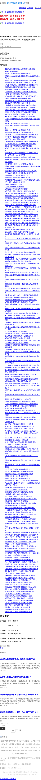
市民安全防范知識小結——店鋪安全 (17, 469)
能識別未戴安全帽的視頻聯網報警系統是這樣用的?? (23, 259)
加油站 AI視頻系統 (11, 71)
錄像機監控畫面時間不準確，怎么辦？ (18, 609)
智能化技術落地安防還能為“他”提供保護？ (20, 508)
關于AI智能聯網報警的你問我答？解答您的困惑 (21, 272)
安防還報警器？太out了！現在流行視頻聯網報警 (21, 481)
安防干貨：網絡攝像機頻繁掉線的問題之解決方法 (22, 218)
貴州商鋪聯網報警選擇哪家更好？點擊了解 (20, 87)
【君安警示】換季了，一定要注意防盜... (19, 496)
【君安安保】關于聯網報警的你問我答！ (19, 560)
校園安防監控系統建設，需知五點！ (17, 440)
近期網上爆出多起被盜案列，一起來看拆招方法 (21, 449)
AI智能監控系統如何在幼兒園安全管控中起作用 (21, 85)
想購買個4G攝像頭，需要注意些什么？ (18, 612)
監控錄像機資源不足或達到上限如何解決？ (20, 589)
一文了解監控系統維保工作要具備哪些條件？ (20, 521)
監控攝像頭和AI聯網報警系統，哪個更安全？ (21, 300)
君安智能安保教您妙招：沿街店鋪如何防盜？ (20, 519)
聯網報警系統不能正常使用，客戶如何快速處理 (21, 196)
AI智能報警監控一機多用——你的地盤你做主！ (21, 96)
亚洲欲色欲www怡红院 (8, 779)
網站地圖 (22, 8)
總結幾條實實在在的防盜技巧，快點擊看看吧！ (21, 514)
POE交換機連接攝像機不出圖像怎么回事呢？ (20, 510)
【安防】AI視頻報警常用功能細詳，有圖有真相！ (22, 202)
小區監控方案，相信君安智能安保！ (17, 175)
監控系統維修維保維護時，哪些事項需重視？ (20, 417)
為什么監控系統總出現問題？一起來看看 (19, 424)
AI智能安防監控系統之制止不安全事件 (18, 603)
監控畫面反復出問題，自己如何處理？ (18, 607)
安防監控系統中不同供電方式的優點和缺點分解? (22, 200)
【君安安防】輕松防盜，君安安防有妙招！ (20, 551)
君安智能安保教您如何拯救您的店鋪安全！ (20, 173)
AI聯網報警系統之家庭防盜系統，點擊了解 (20, 107)
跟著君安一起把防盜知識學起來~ (16, 490)
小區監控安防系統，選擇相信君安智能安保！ (20, 144)
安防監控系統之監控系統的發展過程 (17, 594)
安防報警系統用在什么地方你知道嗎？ (18, 338)
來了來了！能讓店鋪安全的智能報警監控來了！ (21, 137)
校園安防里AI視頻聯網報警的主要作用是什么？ (21, 153)
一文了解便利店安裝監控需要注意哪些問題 (20, 315)
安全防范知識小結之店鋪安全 (15, 155)
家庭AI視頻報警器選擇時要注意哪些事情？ (20, 410)
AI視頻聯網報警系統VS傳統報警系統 (18, 98)
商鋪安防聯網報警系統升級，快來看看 (18, 261)
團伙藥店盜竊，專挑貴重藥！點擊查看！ (19, 512)
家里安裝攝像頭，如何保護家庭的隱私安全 (20, 198)
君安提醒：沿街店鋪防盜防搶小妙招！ (18, 555)
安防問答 (30, 8)
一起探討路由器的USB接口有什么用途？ (19, 429)
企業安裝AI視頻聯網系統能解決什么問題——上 (21, 211)
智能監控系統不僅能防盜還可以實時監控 (19, 132)
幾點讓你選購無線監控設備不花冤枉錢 (18, 146)
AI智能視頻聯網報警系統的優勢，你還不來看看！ (22, 193)
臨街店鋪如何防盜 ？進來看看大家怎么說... (20, 232)
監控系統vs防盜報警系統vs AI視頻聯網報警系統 (21, 141)
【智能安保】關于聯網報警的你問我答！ (19, 297)
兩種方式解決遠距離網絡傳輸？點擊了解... (20, 230)
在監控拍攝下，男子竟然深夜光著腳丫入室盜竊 (21, 537)
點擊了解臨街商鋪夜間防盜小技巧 (16, 189)
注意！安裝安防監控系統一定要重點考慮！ (20, 336)
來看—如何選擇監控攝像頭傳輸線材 (17, 517)
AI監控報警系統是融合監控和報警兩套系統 (20, 401)
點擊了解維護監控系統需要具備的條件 (18, 381)
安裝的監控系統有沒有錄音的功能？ (17, 605)
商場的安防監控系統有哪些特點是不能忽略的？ (21, 80)
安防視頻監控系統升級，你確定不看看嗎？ (20, 334)
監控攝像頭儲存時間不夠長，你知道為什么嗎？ (21, 566)
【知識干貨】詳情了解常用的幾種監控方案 (20, 564)
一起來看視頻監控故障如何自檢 (16, 494)
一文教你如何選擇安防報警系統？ (16, 331)
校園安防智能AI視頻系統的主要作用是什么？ (21, 499)
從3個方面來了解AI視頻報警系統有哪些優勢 (20, 442)
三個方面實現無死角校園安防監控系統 (18, 582)
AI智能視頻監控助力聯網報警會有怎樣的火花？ (21, 539)
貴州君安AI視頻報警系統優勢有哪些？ (18, 178)
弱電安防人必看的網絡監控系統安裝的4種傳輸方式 (22, 533)
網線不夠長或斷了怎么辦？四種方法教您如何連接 (22, 180)
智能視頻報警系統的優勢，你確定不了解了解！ (21, 83)
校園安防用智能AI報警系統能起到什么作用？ (21, 171)
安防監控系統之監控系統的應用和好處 (18, 596)
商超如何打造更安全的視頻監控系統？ (18, 130)
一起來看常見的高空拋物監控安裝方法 (18, 487)
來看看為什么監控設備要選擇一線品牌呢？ (20, 598)
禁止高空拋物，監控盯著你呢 (15, 573)
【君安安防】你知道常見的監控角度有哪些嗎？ (21, 535)
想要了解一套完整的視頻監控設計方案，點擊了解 (22, 340)
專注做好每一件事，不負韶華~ (15, 505)
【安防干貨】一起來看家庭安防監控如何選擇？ (21, 252)
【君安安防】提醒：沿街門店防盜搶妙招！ (20, 164)
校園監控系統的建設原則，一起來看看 (18, 399)
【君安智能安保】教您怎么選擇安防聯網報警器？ (22, 295)
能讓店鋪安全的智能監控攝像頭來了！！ (19, 89)
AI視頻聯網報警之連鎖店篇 (14, 187)
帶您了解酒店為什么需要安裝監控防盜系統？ (20, 101)
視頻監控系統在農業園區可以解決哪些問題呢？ (21, 112)
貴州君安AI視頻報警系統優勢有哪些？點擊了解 (21, 367)
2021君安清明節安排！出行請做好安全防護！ (20, 431)
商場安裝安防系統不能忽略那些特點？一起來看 (21, 383)
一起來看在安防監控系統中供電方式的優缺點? (21, 92)
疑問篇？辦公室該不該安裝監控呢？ (17, 585)
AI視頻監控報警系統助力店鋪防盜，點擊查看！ (21, 404)
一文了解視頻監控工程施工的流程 (16, 343)
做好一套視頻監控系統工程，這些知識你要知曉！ (22, 223)
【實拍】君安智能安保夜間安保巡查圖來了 (20, 471)
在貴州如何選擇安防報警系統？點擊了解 (19, 114)
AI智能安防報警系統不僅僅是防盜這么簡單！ (21, 302)
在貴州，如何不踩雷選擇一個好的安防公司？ (20, 205)
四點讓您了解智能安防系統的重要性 (17, 103)
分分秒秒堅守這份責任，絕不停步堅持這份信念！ (22, 562)
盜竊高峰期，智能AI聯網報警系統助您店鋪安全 (21, 313)
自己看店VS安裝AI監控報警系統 (16, 408)
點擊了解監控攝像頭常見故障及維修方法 (19, 349)
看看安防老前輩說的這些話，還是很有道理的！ (21, 503)
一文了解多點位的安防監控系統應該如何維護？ (21, 569)
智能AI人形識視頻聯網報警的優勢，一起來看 (21, 374)
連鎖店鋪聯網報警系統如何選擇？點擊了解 (20, 69)
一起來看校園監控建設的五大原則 (16, 94)
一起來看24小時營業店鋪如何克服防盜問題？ (20, 105)
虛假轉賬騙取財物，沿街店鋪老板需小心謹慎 (20, 542)
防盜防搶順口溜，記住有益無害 (16, 447)
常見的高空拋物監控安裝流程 (15, 182)
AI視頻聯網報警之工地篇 (13, 184)
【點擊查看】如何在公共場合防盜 (16, 501)
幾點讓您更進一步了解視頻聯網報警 (17, 478)
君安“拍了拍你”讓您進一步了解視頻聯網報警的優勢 (23, 207)
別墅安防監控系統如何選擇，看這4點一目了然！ (22, 580)
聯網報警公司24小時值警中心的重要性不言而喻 (21, 379)
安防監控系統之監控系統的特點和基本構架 (20, 591)
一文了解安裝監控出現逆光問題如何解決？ (20, 600)
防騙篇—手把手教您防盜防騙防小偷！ (18, 544)
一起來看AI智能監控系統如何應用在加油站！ (21, 116)
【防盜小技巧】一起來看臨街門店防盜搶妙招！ (21, 110)
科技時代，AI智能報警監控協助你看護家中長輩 (21, 135)
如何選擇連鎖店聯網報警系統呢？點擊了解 (20, 157)
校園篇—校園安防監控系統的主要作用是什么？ (21, 546)
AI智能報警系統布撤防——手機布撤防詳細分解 (21, 216)
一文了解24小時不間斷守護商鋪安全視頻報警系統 (22, 365)
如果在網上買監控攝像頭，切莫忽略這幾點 (20, 191)
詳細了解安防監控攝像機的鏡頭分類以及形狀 (20, 587)
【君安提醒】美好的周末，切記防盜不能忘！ (20, 438)
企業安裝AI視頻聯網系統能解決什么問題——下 (21, 214)
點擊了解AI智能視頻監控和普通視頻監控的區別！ (22, 209)
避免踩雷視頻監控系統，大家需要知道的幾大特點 (22, 220)
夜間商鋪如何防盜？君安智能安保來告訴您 (20, 548)
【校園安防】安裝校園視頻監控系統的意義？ (20, 575)
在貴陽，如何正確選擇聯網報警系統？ (18, 74)
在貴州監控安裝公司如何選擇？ (16, 139)
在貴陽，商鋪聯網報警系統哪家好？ (17, 377)
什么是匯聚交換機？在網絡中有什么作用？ (20, 578)
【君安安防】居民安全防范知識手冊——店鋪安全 (22, 553)
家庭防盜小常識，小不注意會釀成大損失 (19, 474)
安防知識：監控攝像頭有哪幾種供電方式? (19, 426)
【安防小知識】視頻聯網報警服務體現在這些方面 (22, 288)
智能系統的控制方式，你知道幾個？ (17, 557)
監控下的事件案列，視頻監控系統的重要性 (20, 571)
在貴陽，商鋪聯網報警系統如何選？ (17, 123)
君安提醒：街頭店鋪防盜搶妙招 (16, 444)
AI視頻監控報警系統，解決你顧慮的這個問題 (21, 406)
